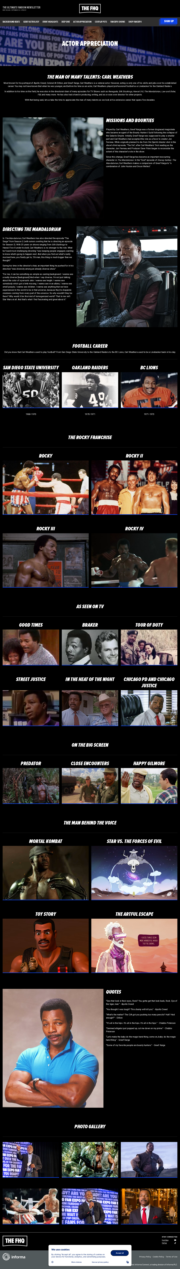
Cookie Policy (158, 1256)
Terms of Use (171, 1256)
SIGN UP (169, 21)
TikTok (164, 1243)
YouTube (165, 1240)
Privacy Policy (145, 1256)
